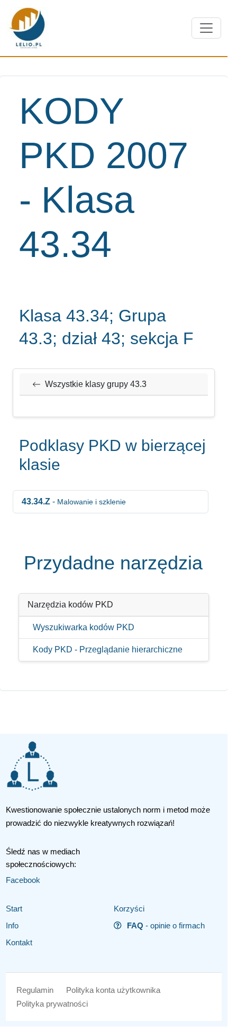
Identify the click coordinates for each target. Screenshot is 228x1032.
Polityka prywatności (52, 1003)
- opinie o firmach (166, 925)
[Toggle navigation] (206, 28)
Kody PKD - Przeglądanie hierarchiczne (108, 649)
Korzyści (129, 908)
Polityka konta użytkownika (113, 989)
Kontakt (19, 942)
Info (12, 925)
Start (14, 908)
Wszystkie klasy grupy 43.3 (96, 384)
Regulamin (34, 989)
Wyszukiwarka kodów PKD (83, 627)
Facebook (23, 880)
